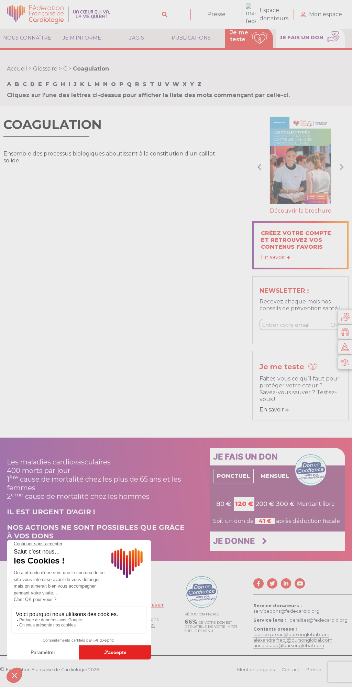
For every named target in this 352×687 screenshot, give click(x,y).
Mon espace (325, 14)
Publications (191, 38)
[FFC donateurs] (345, 317)
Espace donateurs (274, 14)
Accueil (17, 68)
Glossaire (45, 68)
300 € (285, 504)
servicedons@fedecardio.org (286, 611)
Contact (290, 669)
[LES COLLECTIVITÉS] (300, 160)
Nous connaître (27, 38)
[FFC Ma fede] (345, 332)
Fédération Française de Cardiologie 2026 (52, 669)
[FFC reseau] (345, 362)
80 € (223, 504)
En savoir (274, 257)
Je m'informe (82, 38)
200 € (264, 504)
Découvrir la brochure (300, 210)
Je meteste (239, 36)
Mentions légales (256, 669)
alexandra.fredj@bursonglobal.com (292, 640)
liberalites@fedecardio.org (317, 620)
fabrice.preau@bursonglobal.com (291, 634)
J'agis (136, 38)
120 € (244, 504)
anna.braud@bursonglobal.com (288, 645)
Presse (216, 14)
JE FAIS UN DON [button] (302, 37)
